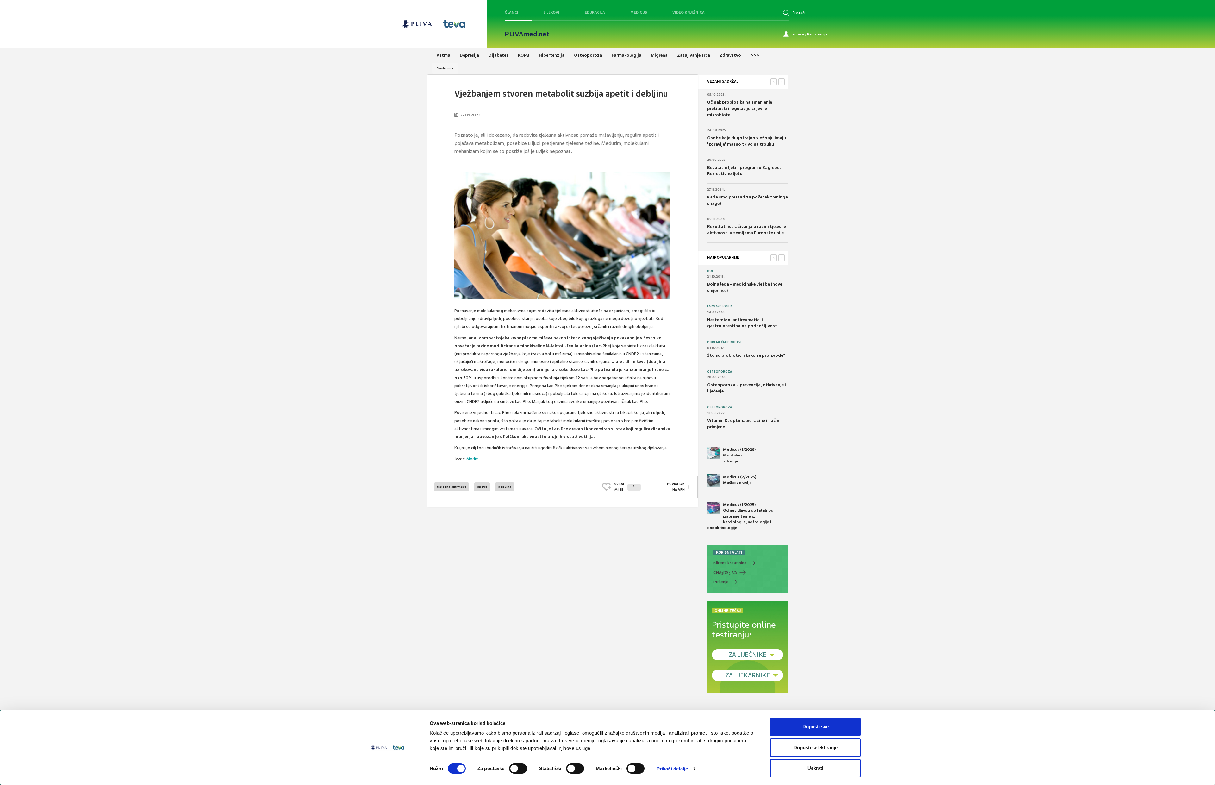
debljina (504, 487)
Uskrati (815, 768)
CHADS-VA (725, 572)
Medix (472, 459)
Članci (511, 12)
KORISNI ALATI (729, 552)
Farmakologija (719, 306)
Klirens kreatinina (729, 563)
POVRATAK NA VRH (676, 487)
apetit (482, 487)
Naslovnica (445, 68)
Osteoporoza (719, 372)
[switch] (518, 768)
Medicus (638, 12)
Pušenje (721, 582)
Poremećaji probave (724, 342)
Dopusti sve (815, 726)
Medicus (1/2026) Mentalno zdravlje (739, 455)
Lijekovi (551, 12)
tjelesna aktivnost (451, 487)
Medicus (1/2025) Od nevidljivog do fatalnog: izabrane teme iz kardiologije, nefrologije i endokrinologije (741, 516)
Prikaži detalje (672, 768)
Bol (710, 271)
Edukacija (595, 12)
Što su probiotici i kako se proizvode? (746, 355)
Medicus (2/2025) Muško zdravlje (739, 479)
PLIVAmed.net (527, 34)
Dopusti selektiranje (816, 747)
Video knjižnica (688, 12)
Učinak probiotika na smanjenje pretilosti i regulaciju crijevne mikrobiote (739, 108)
